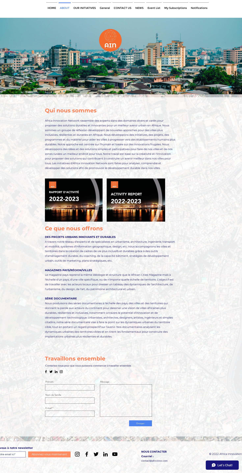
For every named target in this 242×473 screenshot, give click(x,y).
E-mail (48, 408)
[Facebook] (46, 372)
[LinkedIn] (56, 372)
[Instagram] (61, 372)
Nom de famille (53, 395)
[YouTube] (115, 454)
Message (104, 382)
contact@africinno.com (154, 460)
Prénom (49, 382)
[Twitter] (51, 372)
